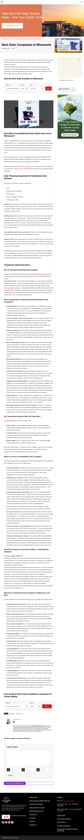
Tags (31, 85)
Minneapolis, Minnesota (67, 80)
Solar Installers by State (17, 38)
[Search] (81, 2)
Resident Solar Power (6, 38)
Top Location (19, 713)
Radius (22, 85)
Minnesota (11, 713)
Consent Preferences (63, 825)
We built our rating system (42, 274)
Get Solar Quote (12, 26)
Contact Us (33, 825)
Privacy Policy (61, 815)
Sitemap (32, 821)
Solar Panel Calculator (36, 804)
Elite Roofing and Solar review (18, 815)
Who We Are (33, 814)
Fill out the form (26, 166)
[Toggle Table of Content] (72, 89)
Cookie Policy (61, 822)
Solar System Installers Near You (39, 801)
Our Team (32, 818)
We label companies (10, 420)
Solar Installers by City (36, 811)
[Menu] (2, 2)
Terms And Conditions (64, 819)
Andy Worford (17, 719)
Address (8, 85)
